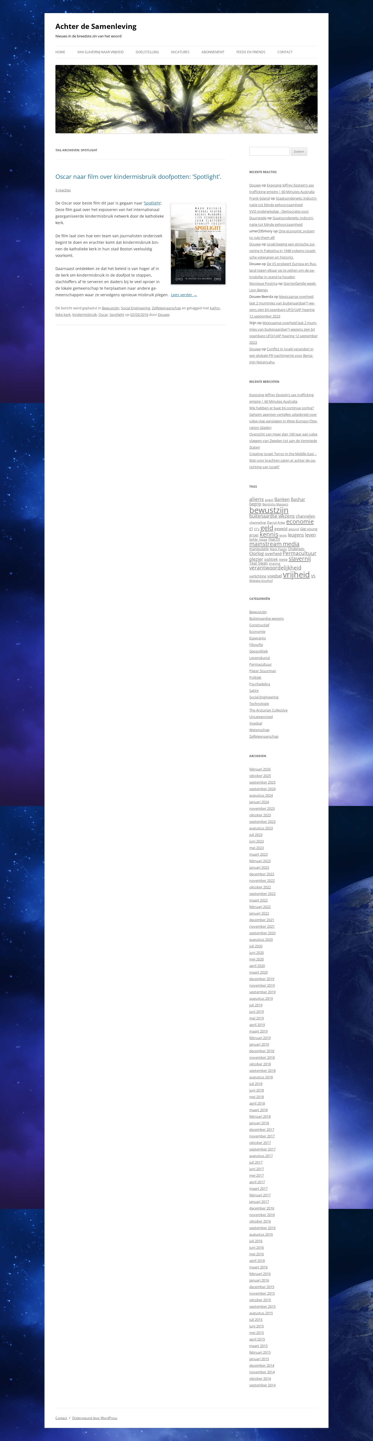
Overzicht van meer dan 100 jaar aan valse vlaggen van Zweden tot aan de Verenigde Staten (283, 441)
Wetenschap (259, 729)
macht (274, 539)
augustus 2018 (261, 1077)
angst (269, 499)
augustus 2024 (261, 795)
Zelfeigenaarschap (166, 308)
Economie (257, 631)
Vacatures (180, 52)
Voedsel (255, 723)
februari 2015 (260, 1352)
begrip (255, 503)
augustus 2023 (261, 828)
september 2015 (262, 1306)
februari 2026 (260, 769)
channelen (305, 516)
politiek (271, 559)
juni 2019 (256, 1011)
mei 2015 (256, 1332)
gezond (294, 529)
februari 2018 (260, 1116)
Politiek (255, 677)
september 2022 (262, 893)
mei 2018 (256, 1096)
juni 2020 (256, 952)
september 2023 (262, 821)
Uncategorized (261, 716)
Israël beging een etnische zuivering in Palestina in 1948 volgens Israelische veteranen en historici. (282, 251)
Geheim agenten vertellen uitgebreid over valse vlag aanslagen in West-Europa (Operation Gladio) (283, 421)
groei (254, 535)
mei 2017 (256, 1175)
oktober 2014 (260, 1378)
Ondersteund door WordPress (94, 1418)
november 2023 (262, 808)
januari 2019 (259, 1044)
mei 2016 (256, 1254)
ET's (256, 529)
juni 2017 (256, 1168)
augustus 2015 (261, 1312)
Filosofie (256, 644)
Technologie (259, 703)
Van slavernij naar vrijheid (100, 52)
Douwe (163, 314)
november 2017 (262, 1136)
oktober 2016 (260, 1221)
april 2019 (257, 1024)
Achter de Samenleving (96, 26)
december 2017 (261, 1129)
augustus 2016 (261, 1234)
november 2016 (262, 1214)
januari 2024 (259, 801)
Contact (285, 52)
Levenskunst (259, 657)
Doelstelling (147, 52)
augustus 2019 (261, 998)
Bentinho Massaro (275, 504)
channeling (257, 522)
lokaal (263, 539)
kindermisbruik (84, 314)
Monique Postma (263, 283)
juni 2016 (256, 1247)
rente (283, 559)
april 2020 (257, 965)
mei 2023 (256, 847)
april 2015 (257, 1339)
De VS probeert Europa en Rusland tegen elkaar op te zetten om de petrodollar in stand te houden (283, 270)
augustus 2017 (261, 1155)
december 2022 (261, 873)
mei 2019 (256, 1018)
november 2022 (262, 880)
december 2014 (261, 1365)
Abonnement (213, 52)
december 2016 (261, 1208)
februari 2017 (260, 1195)
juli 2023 (255, 834)
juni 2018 (256, 1090)
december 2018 (261, 1050)
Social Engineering (135, 308)
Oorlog (256, 553)
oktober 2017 (260, 1142)
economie (300, 521)
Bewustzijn (110, 308)
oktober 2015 (260, 1299)
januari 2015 (259, 1358)
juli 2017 (255, 1162)
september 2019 (262, 991)
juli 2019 (255, 1005)
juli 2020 (255, 946)
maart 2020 (258, 972)
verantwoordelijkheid (275, 567)
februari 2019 (260, 1037)
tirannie (274, 563)
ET (251, 528)
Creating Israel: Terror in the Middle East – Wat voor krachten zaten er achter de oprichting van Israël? (283, 460)
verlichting (257, 576)
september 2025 (262, 782)
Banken (282, 499)
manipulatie (259, 548)
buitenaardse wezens (272, 516)
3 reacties (63, 190)
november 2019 (262, 985)
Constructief (259, 624)
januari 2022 (259, 913)
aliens (256, 499)
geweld (281, 528)
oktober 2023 (260, 815)
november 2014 (262, 1371)
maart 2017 (258, 1188)
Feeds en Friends (250, 52)
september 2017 (262, 1149)
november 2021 (262, 926)
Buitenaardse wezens (266, 618)
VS (313, 576)
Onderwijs (296, 548)
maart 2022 (258, 900)
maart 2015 (258, 1345)
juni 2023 (256, 841)
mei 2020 (256, 959)
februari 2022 (260, 906)
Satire (254, 690)
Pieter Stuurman (262, 670)
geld (266, 527)
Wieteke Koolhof (261, 581)
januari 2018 (259, 1122)
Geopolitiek (258, 651)
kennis (269, 534)
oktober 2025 (260, 775)
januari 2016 (259, 1280)
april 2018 (257, 1103)
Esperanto (257, 638)
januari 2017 (259, 1201)
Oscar (103, 314)
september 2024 (262, 788)
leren (283, 535)
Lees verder (184, 294)
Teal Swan (258, 563)
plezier (256, 559)
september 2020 (262, 932)
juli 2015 (255, 1319)
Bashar (298, 499)
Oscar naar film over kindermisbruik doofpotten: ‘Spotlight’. (138, 176)
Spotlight (152, 203)
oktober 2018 (260, 1064)
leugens (296, 535)
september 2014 (262, 1385)
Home (60, 52)
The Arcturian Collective (268, 710)
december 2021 (261, 919)
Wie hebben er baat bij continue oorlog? (281, 407)
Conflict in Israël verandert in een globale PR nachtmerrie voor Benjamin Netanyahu (281, 355)
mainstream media (274, 544)
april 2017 (257, 1181)
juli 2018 (255, 1083)
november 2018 (262, 1057)
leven (310, 535)
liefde (253, 539)
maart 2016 (258, 1267)
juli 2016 (255, 1240)
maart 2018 (258, 1109)
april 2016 (257, 1260)
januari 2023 (259, 867)
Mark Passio (278, 549)
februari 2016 (260, 1273)
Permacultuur (299, 553)
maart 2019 (258, 1031)
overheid (273, 553)
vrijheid (296, 574)
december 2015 (261, 1286)
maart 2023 (258, 854)
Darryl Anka (276, 522)
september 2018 (262, 1070)
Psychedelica (259, 683)
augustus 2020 (261, 939)
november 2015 (262, 1293)
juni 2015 (256, 1326)
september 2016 (262, 1227)
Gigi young (308, 528)
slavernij (300, 558)
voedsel (274, 576)
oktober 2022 (260, 887)
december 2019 (261, 978)
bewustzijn (269, 510)
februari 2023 (260, 860)
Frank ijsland (259, 198)
